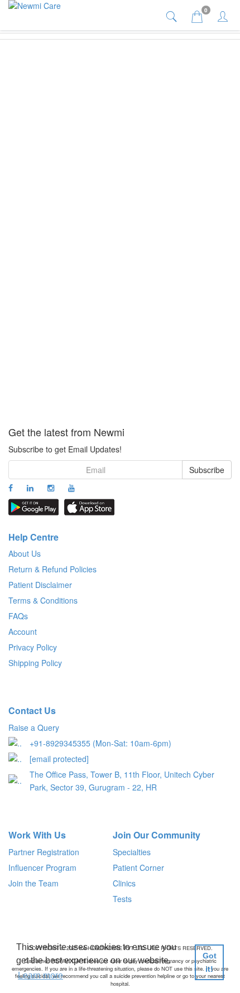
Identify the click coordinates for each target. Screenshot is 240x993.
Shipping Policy (35, 662)
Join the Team (33, 883)
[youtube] (71, 487)
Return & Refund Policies (52, 569)
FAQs (18, 615)
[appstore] (89, 507)
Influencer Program (42, 867)
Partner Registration (43, 851)
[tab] (172, 16)
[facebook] (10, 487)
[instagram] (50, 487)
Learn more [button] (40, 975)
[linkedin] (30, 487)
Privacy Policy (32, 647)
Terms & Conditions (43, 600)
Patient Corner (138, 867)
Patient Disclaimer (40, 584)
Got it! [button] (210, 962)
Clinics (124, 883)
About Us (24, 553)
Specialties (132, 851)
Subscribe (206, 469)
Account (22, 631)
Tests (122, 898)
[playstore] (33, 507)
